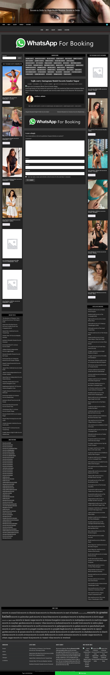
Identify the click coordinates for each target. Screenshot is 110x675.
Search (4, 56)
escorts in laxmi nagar (26, 620)
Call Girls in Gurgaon (7, 468)
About (9, 24)
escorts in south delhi (39, 635)
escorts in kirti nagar (94, 617)
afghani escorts (30, 58)
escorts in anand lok (11, 613)
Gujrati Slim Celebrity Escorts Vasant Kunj (40, 658)
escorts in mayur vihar (36, 623)
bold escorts (68, 58)
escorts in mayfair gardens (14, 623)
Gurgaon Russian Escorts (9, 534)
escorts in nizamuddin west (14, 626)
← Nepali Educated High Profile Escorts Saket (36, 112)
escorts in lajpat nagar (9, 620)
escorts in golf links (83, 613)
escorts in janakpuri (61, 617)
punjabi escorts (51, 70)
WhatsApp (83, 673)
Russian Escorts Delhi (8, 484)
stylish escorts (42, 72)
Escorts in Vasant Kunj (8, 453)
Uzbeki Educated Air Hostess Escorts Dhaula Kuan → (71, 112)
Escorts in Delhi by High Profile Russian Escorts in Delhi (55, 10)
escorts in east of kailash (67, 613)
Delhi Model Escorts (7, 486)
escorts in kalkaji (77, 617)
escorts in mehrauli (55, 623)
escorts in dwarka (48, 613)
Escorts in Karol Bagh (8, 452)
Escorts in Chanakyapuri (9, 455)
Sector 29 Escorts (7, 513)
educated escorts (30, 63)
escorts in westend (62, 637)
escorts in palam (73, 626)
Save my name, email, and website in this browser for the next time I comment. (49, 177)
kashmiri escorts (42, 67)
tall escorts (59, 72)
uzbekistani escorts (40, 74)
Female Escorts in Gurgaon (9, 518)
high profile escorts (76, 63)
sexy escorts (70, 70)
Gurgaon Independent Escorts (10, 532)
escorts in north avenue (37, 626)
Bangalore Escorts (7, 507)
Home (3, 24)
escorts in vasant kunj (23, 637)
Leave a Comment (49, 84)
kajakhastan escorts (31, 67)
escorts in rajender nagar (76, 629)
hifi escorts (66, 63)
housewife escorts (38, 65)
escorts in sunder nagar (47, 106)
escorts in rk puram (17, 632)
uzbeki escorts (29, 74)
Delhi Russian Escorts (8, 487)
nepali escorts (70, 67)
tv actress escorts (76, 72)
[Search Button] (107, 25)
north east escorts (30, 70)
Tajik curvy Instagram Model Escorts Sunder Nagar (55, 81)
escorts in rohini (33, 632)
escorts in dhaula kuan (30, 613)
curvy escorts (70, 61)
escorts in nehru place (93, 623)
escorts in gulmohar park (22, 617)
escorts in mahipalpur (75, 620)
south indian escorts (31, 72)
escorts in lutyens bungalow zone (50, 620)
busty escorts (29, 61)
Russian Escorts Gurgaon (9, 511)
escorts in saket (68, 632)
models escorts (61, 67)
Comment (28, 138)
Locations (28, 24)
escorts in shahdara (83, 632)
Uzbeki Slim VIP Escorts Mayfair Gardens (40, 661)
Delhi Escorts (6, 477)
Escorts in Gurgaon (7, 459)
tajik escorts (51, 72)
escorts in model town (74, 623)
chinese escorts (49, 61)
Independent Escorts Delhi (9, 482)
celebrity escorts (39, 61)
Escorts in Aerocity (7, 444)
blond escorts (60, 58)
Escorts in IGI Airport (8, 457)
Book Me (6, 102)
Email (27, 164)
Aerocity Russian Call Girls (9, 505)
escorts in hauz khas (43, 617)
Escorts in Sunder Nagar (61, 84)
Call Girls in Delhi (7, 493)
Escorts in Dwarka (7, 446)
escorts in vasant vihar (43, 637)
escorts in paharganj (57, 626)
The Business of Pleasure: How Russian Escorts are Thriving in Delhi (10, 320)
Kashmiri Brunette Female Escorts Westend (41, 664)
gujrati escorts (58, 63)
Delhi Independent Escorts (9, 489)
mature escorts (51, 67)
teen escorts (67, 72)
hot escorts (29, 65)
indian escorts (59, 65)
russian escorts (61, 70)
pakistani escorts (41, 70)
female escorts (48, 63)
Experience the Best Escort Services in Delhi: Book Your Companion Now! (10, 326)
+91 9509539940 (28, 673)
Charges (21, 24)
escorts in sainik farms (51, 632)
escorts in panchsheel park (93, 626)
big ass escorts (51, 58)
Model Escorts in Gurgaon (9, 529)
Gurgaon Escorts (6, 516)
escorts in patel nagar (11, 629)
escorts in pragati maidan (32, 629)
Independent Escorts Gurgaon (10, 520)
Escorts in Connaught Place (9, 448)
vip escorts (49, 74)
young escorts (67, 74)
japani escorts (79, 65)
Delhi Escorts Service (8, 478)
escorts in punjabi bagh (54, 629)
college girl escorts (60, 61)
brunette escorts (78, 58)
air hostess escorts (40, 58)
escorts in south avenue (19, 635)
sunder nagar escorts (68, 106)
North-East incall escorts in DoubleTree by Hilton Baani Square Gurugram (97, 560)
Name (27, 158)
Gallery (15, 24)
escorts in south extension (60, 635)
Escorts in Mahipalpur (8, 450)
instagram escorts (69, 65)
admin (30, 84)
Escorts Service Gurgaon (9, 525)
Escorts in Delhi (6, 443)
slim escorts (78, 70)
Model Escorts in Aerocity (9, 504)
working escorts (58, 74)
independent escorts (49, 65)
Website (27, 170)
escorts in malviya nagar (96, 620)
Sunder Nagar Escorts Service (75, 84)
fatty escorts (39, 63)
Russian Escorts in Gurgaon (9, 523)
